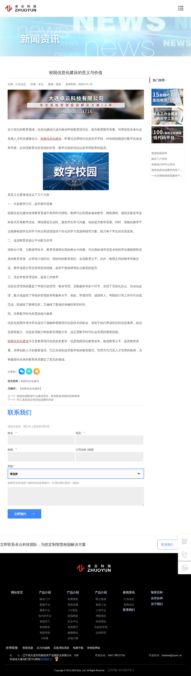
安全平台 (73, 621)
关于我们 (157, 604)
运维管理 (101, 632)
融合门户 (45, 599)
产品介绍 (45, 592)
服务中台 (45, 610)
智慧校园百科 (159, 153)
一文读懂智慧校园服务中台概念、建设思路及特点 (167, 175)
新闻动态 (129, 604)
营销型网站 (93, 647)
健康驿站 (73, 632)
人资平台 (101, 610)
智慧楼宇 (73, 627)
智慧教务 (45, 627)
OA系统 (72, 610)
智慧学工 (45, 621)
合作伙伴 (157, 598)
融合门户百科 (159, 158)
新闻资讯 (129, 592)
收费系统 (73, 599)
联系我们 (167, 544)
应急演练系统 (61, 647)
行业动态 (20, 84)
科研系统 (101, 621)
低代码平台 (44, 616)
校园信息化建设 (30, 381)
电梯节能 (78, 647)
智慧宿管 (45, 632)
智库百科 (157, 592)
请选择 (14, 474)
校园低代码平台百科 (163, 164)
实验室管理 (100, 627)
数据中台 (45, 604)
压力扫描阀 (43, 647)
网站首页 (17, 592)
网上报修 (101, 599)
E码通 (44, 638)
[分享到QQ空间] (29, 371)
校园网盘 (73, 616)
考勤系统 (101, 616)
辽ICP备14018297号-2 (122, 670)
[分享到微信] (22, 371)
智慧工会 (101, 604)
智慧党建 (73, 604)
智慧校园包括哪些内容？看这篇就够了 (167, 170)
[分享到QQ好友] (36, 371)
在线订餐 (73, 638)
